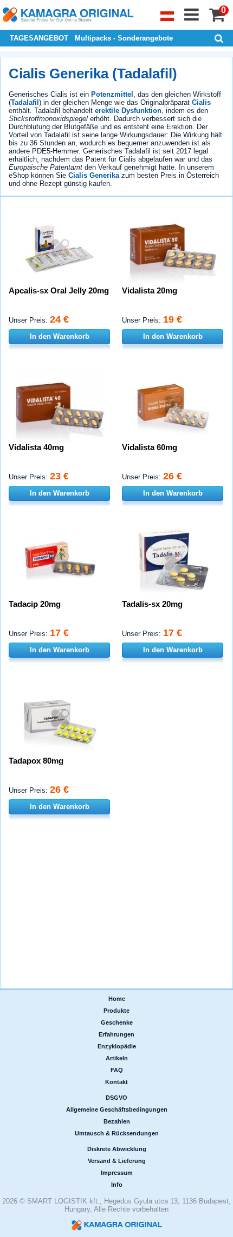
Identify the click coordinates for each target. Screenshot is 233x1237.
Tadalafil (25, 102)
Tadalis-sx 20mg (152, 604)
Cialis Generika (93, 175)
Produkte (116, 1010)
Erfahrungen (116, 1034)
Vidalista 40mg (36, 447)
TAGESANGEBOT (39, 38)
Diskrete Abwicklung (116, 1149)
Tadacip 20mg (35, 604)
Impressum (117, 1172)
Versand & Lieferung (117, 1161)
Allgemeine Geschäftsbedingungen (116, 1109)
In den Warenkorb (59, 336)
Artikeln (117, 1058)
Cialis (201, 102)
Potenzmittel (112, 94)
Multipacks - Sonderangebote (124, 38)
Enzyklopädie (117, 1046)
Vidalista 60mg (149, 447)
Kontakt (116, 1082)
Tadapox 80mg (36, 760)
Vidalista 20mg (149, 290)
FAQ (117, 1070)
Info (116, 1184)
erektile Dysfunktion (128, 110)
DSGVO (116, 1097)
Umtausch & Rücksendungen (117, 1133)
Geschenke (117, 1022)
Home (116, 998)
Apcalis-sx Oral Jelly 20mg (59, 290)
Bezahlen (116, 1121)
